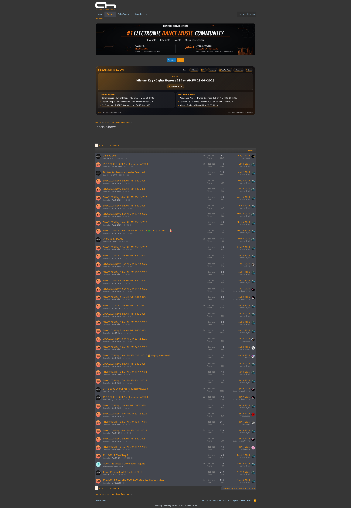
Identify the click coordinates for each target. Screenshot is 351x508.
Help (243, 500)
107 (124, 208)
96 (126, 183)
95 (123, 183)
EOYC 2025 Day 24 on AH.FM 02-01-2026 (125, 422)
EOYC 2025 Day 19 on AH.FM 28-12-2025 (125, 322)
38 (123, 483)
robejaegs (246, 341)
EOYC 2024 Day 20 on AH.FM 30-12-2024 (125, 372)
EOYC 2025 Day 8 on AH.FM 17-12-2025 (124, 297)
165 (127, 391)
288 (118, 158)
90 (126, 192)
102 (124, 267)
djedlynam (246, 424)
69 (124, 333)
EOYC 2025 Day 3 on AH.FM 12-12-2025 (124, 363)
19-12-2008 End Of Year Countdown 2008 (125, 397)
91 (129, 192)
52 (130, 375)
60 (126, 450)
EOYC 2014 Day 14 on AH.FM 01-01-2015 (125, 430)
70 (127, 333)
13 (125, 475)
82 (126, 200)
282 (120, 400)
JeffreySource (108, 466)
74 (123, 416)
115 (124, 366)
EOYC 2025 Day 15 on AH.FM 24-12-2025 (125, 347)
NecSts (247, 357)
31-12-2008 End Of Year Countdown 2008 (125, 388)
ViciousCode (245, 416)
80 (123, 300)
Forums (110, 14)
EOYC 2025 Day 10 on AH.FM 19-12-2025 (125, 272)
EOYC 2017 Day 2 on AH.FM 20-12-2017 (124, 305)
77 (129, 283)
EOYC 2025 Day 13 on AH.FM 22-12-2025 (125, 338)
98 (129, 358)
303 (132, 458)
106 (124, 233)
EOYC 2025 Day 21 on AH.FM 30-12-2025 (125, 447)
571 (127, 242)
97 (129, 183)
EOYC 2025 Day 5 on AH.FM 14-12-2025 (124, 313)
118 (127, 225)
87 (123, 275)
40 (126, 425)
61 (129, 450)
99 (123, 441)
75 (123, 283)
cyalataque (245, 158)
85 (123, 325)
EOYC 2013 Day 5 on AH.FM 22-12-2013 (124, 330)
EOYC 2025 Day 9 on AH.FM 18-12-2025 (124, 280)
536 (128, 175)
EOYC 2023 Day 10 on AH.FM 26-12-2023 (125, 222)
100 (124, 341)
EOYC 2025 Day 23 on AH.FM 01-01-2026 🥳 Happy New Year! (136, 355)
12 (122, 475)
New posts (99, 18)
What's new (123, 14)
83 (129, 200)
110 (131, 316)
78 (130, 308)
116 (127, 366)
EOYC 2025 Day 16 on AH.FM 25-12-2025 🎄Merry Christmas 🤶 (137, 230)
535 (124, 175)
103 (127, 267)
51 (127, 375)
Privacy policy (233, 500)
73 (129, 258)
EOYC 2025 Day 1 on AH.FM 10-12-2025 (124, 405)
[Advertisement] (175, 137)
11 (119, 475)
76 (126, 283)
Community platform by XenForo (175, 506)
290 (126, 158)
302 (128, 458)
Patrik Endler (245, 349)
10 (110, 145)
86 (126, 325)
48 (130, 433)
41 (129, 425)
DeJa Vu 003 (109, 155)
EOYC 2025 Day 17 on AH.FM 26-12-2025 (125, 380)
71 (123, 258)
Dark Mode (101, 500)
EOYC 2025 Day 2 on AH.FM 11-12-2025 (124, 188)
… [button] (106, 145)
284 (127, 400)
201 (128, 167)
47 (127, 433)
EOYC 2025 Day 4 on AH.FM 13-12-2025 (124, 205)
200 (125, 167)
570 (123, 242)
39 (123, 425)
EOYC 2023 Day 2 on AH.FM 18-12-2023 (124, 255)
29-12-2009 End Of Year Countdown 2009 (125, 164)
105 (127, 383)
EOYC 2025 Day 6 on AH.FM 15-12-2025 (124, 180)
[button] (131, 14)
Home (99, 14)
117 (124, 225)
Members (139, 14)
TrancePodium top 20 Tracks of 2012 (122, 472)
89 (123, 192)
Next (115, 145)
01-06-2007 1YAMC (113, 238)
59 (123, 450)
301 (125, 458)
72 (126, 258)
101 (127, 341)
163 (120, 391)
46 (124, 433)
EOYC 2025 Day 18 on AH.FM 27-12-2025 (125, 413)
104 (131, 267)
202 (132, 167)
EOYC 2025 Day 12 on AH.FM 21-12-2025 (125, 288)
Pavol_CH (246, 266)
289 (122, 158)
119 (131, 225)
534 (120, 175)
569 (120, 242)
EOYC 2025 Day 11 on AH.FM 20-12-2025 (125, 263)
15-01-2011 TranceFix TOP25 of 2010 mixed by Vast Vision (134, 480)
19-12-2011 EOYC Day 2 (115, 455)
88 (126, 275)
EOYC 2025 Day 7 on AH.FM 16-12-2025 (124, 438)
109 (131, 208)
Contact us (206, 500)
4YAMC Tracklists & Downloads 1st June (124, 463)
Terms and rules (219, 500)
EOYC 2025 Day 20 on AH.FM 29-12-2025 (125, 213)
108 (127, 208)
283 (124, 400)
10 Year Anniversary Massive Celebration (125, 172)
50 (124, 375)
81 (123, 200)
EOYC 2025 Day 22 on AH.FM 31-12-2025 (125, 247)
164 (124, 391)
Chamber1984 (244, 449)
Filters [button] (250, 150)
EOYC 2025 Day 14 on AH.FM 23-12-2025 (125, 197)
